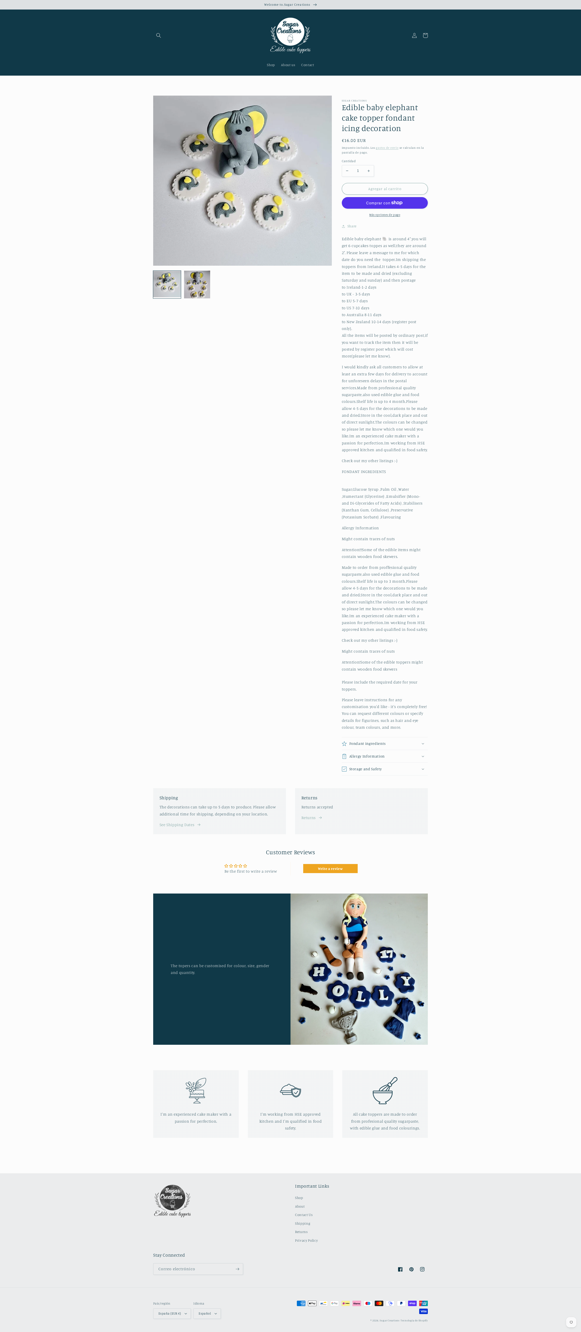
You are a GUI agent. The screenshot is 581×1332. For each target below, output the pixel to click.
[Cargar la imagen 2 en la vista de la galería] (197, 284)
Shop (299, 1198)
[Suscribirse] (237, 1269)
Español (205, 1313)
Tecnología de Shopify (414, 1320)
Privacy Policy (306, 1240)
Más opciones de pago (384, 214)
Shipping (302, 1223)
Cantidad (349, 161)
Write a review (330, 868)
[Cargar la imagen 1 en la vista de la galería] (167, 284)
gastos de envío (387, 147)
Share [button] (352, 226)
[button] (158, 35)
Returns (308, 817)
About (300, 1206)
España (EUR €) (169, 1313)
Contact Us (304, 1215)
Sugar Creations (390, 1320)
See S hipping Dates (177, 824)
